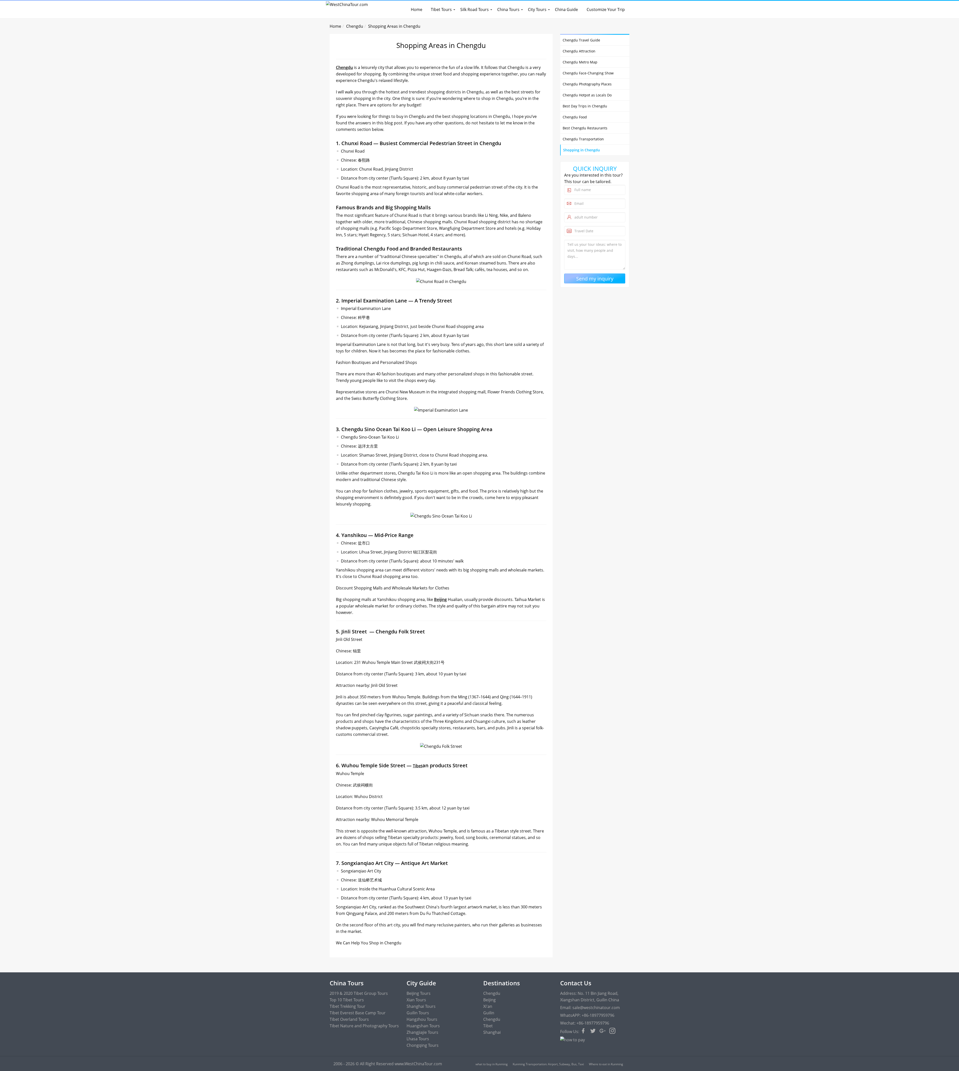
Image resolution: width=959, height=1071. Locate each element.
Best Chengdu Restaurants (585, 128)
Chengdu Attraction (579, 51)
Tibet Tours (441, 9)
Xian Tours (416, 1000)
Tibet (417, 766)
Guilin (488, 1013)
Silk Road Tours (474, 9)
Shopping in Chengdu (581, 150)
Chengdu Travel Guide (581, 40)
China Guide (566, 9)
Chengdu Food (575, 117)
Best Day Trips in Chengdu (585, 106)
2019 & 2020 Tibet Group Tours (359, 993)
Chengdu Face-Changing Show (588, 73)
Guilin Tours (418, 1013)
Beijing (440, 599)
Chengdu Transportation (583, 139)
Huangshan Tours (423, 1026)
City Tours (537, 9)
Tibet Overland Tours (349, 1019)
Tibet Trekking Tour (347, 1006)
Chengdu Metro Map (580, 62)
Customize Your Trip (606, 9)
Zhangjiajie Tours (422, 1032)
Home (416, 9)
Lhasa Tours (418, 1039)
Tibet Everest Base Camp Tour (358, 1013)
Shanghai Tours (421, 1006)
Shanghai (492, 1032)
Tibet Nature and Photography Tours (364, 1026)
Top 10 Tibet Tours (347, 1000)
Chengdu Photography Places (587, 84)
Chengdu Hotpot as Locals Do (587, 95)
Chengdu (354, 26)
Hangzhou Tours (422, 1019)
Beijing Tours (419, 993)
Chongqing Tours (423, 1045)
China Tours (508, 9)
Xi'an (487, 1006)
